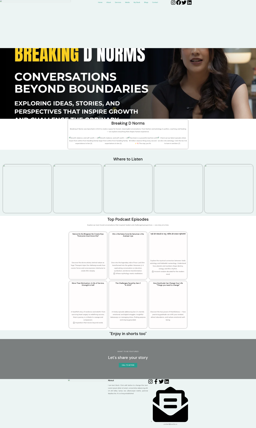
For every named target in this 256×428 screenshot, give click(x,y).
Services (118, 2)
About (108, 2)
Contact (155, 2)
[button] (71, 140)
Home (100, 2)
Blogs (146, 2)
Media (127, 2)
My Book (137, 2)
